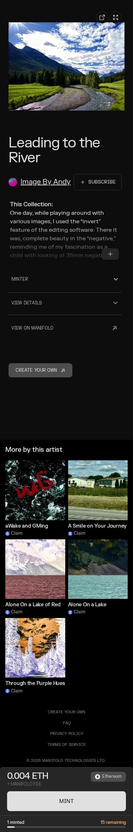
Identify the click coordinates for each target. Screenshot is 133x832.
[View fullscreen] (116, 17)
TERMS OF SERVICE (67, 744)
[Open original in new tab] (102, 17)
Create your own (66, 712)
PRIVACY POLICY (66, 733)
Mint (66, 801)
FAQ (67, 723)
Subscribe (102, 182)
